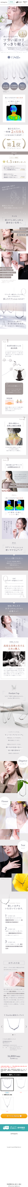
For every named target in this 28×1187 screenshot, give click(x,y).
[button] (2, 1026)
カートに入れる (13, 1116)
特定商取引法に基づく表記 (14, 1184)
